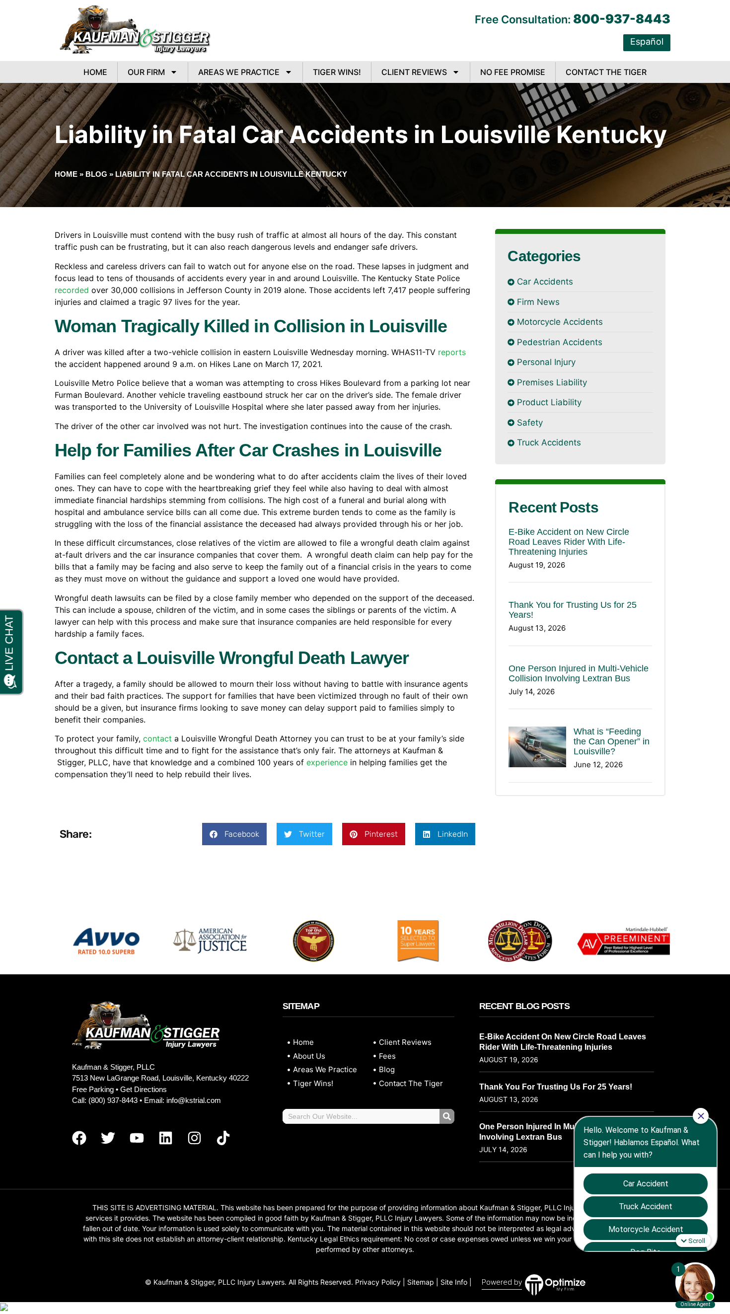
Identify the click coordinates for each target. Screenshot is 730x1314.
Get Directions (143, 1089)
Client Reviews (414, 72)
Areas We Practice (239, 72)
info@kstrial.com (193, 1100)
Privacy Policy (378, 1282)
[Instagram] (194, 1137)
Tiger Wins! (337, 72)
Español (646, 41)
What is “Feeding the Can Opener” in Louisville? (612, 741)
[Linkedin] (165, 1137)
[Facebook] (79, 1137)
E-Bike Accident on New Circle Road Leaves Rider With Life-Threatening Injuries (569, 542)
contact (157, 738)
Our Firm (146, 72)
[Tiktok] (223, 1137)
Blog (96, 174)
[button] (234, 834)
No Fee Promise (512, 72)
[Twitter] (107, 1137)
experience (327, 762)
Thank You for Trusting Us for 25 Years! (555, 1087)
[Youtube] (136, 1137)
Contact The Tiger (606, 72)
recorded (72, 290)
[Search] (446, 1116)
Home (95, 72)
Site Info (453, 1282)
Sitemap (420, 1282)
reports (452, 352)
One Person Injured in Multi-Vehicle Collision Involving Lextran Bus (579, 673)
